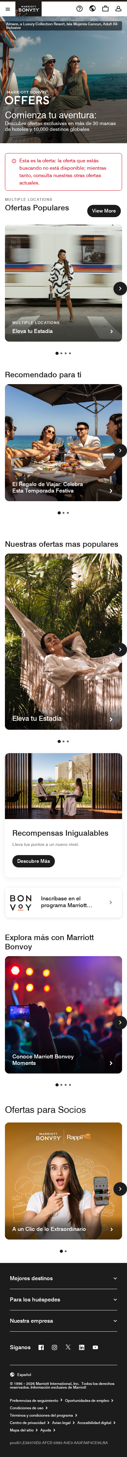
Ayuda (45, 1430)
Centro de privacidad (27, 1423)
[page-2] (61, 353)
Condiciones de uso (26, 1408)
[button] (63, 1375)
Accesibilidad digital (94, 1423)
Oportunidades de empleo (87, 1400)
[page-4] (70, 353)
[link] (63, 902)
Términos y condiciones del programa (41, 1415)
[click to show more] (120, 288)
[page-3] (66, 353)
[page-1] (57, 353)
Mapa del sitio (22, 1430)
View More (104, 211)
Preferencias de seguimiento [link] (34, 1400)
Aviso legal (61, 1423)
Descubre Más (33, 861)
